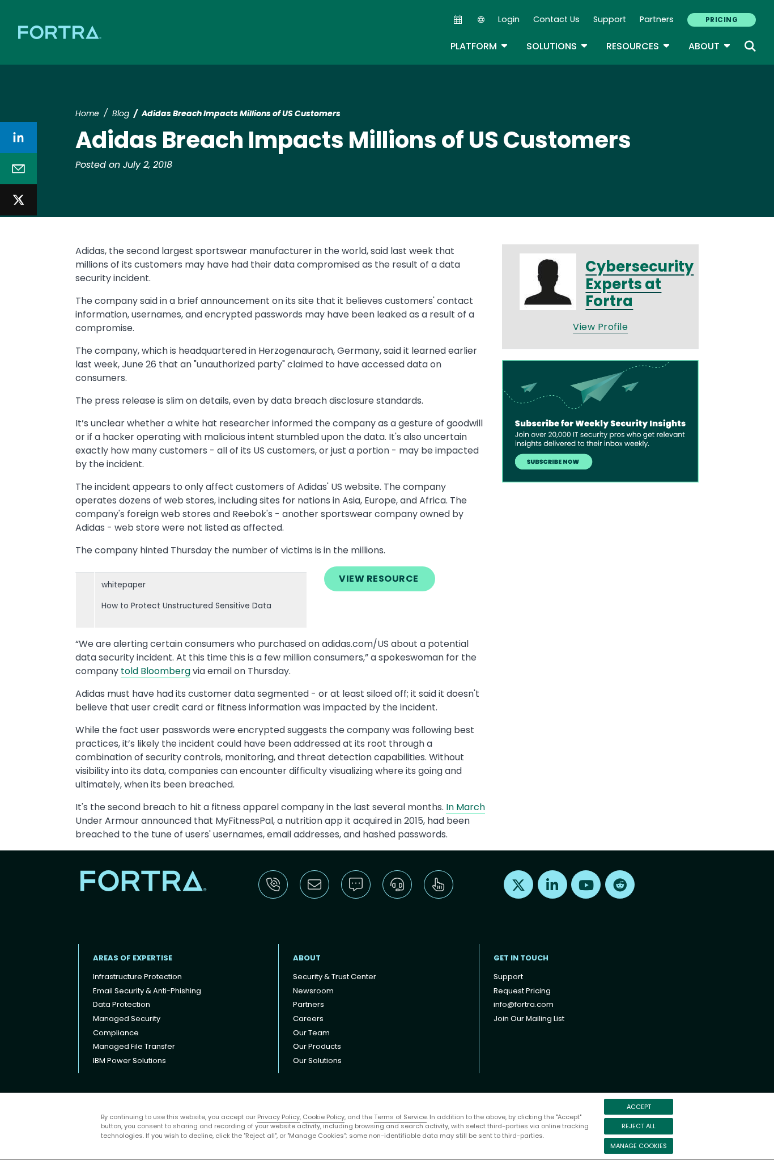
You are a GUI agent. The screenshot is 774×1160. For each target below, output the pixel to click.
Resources (638, 46)
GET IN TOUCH (521, 957)
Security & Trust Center (334, 976)
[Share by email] (18, 168)
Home (87, 113)
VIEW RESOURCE (379, 578)
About (709, 46)
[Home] (60, 32)
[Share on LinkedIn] (18, 137)
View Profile (600, 326)
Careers (308, 1018)
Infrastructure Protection (137, 976)
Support (609, 19)
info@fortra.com (524, 1004)
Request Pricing (522, 990)
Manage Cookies (638, 1145)
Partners (657, 19)
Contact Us (556, 19)
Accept (639, 1106)
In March (465, 807)
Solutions (557, 46)
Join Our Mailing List (529, 1018)
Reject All (639, 1126)
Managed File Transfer (134, 1046)
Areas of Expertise (132, 957)
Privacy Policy (278, 1116)
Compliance (116, 1032)
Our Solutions (317, 1060)
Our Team (311, 1032)
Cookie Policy (324, 1116)
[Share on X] (18, 199)
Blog (120, 113)
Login (509, 19)
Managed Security (126, 1018)
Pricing (721, 19)
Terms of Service (400, 1116)
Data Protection (121, 1004)
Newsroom (313, 990)
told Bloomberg (155, 671)
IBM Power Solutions (129, 1060)
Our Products (317, 1046)
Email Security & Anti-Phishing (147, 990)
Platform (479, 46)
